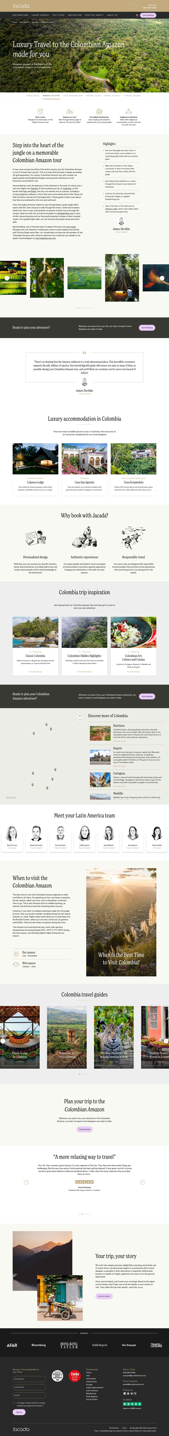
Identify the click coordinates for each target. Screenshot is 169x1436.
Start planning (147, 696)
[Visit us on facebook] (124, 1394)
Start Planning (148, 15)
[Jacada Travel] (21, 7)
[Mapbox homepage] (11, 797)
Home (15, 22)
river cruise (71, 227)
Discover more (119, 741)
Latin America (24, 22)
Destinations (20, 15)
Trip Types (58, 15)
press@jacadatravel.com (133, 1384)
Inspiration (75, 15)
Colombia (35, 22)
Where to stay (51, 96)
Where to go (93, 96)
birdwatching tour (65, 213)
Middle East (91, 1394)
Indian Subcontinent (94, 1388)
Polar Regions (92, 1397)
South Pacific (91, 1399)
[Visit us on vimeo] (131, 1394)
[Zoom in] (80, 716)
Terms (124, 1428)
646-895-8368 (149, 8)
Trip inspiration (73, 96)
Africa (89, 1373)
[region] (44, 756)
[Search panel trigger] (137, 15)
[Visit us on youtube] (128, 1394)
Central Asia (91, 1382)
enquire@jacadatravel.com (134, 1376)
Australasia (91, 1379)
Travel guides (132, 96)
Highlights (33, 96)
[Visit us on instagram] (135, 1394)
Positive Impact (94, 15)
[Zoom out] (80, 719)
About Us (112, 15)
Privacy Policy (114, 1428)
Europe (89, 1385)
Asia (88, 1376)
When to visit (113, 96)
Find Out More (104, 1296)
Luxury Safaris (40, 15)
